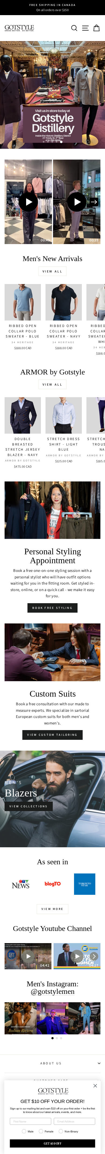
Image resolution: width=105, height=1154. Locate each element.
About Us (51, 1063)
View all (53, 271)
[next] (94, 202)
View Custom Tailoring (52, 735)
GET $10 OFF (52, 1143)
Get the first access (32, 132)
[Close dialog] (95, 1085)
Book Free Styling (52, 608)
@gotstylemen (53, 992)
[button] (28, 202)
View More (52, 909)
